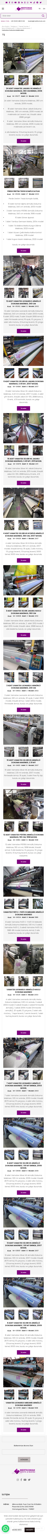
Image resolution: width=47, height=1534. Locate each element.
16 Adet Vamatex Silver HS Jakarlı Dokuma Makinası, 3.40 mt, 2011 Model (23, 459)
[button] (5, 1528)
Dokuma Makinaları (23, 28)
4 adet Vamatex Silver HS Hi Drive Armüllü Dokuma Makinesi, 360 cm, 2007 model (23, 534)
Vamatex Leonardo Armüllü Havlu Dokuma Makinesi (23, 990)
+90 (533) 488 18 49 (18, 21)
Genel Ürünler (24, 26)
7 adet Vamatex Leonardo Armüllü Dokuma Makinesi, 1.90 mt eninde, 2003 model (23, 1085)
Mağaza (14, 26)
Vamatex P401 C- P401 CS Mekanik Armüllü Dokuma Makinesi (23, 913)
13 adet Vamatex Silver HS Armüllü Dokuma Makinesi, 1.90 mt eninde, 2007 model (23, 1245)
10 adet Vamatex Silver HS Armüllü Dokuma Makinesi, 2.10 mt (23, 761)
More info (17, 1530)
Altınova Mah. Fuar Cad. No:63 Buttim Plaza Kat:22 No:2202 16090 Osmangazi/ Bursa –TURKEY (26, 1506)
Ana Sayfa (5, 26)
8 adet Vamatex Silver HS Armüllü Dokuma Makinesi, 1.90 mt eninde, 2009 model (23, 1325)
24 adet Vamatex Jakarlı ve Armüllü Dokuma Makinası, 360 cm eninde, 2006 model (23, 91)
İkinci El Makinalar (8, 28)
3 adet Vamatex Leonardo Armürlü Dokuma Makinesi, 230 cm (23, 686)
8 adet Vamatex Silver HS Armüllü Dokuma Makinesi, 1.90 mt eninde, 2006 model (23, 1165)
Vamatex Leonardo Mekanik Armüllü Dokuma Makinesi (23, 1404)
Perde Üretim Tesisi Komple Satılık (23, 191)
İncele (23, 141)
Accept (29, 1530)
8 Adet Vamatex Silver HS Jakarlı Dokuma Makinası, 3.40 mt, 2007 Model (24, 382)
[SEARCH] (43, 15)
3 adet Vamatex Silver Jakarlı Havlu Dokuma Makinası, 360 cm (23, 612)
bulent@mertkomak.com (36, 21)
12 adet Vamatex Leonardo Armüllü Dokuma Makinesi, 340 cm (23, 302)
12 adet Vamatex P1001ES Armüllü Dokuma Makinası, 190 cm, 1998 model (23, 835)
